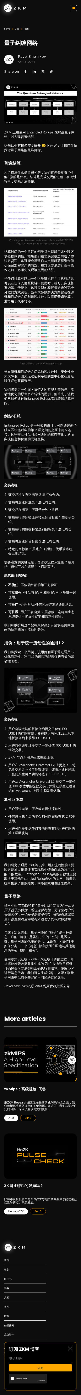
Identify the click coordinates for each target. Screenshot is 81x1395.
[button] (74, 8)
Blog (17, 28)
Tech (26, 28)
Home (7, 28)
